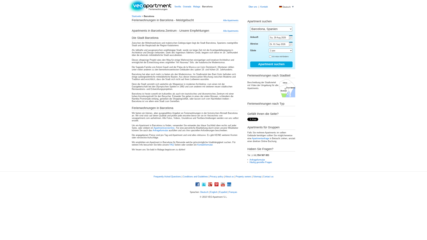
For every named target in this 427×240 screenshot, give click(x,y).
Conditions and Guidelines (195, 176)
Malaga (196, 6)
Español (223, 192)
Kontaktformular (204, 145)
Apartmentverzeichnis (164, 128)
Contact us (268, 176)
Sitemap (257, 176)
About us (229, 176)
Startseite (136, 16)
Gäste (253, 50)
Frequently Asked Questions (167, 176)
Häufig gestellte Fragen (261, 162)
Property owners (243, 176)
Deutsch (204, 192)
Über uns (253, 7)
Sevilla (177, 6)
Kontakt (264, 7)
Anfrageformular (160, 130)
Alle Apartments (231, 20)
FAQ (171, 145)
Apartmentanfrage (260, 138)
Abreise (254, 43)
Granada (187, 6)
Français (233, 192)
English (213, 192)
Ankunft (254, 37)
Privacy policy (217, 176)
